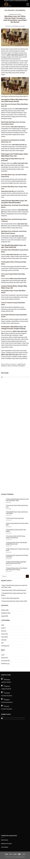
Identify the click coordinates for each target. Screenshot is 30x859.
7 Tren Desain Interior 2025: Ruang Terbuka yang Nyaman (15, 536)
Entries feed (4, 657)
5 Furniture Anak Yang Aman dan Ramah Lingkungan (17, 556)
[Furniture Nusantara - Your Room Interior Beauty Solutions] (9, 4)
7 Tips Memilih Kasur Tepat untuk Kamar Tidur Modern (17, 512)
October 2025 (5, 610)
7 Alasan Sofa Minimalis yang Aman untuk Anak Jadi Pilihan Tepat (17, 499)
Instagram (7, 699)
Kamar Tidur (4, 634)
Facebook (7, 693)
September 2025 (5, 613)
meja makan (18, 14)
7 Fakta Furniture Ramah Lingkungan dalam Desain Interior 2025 (16, 562)
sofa (2, 642)
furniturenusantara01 (6, 702)
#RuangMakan (22, 365)
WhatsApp (7, 679)
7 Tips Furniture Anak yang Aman (15, 518)
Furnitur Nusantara (6, 356)
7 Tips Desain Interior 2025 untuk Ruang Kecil (17, 506)
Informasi (11, 14)
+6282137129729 (6, 682)
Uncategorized (5, 645)
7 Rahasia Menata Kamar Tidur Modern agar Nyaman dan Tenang (16, 569)
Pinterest (6, 706)
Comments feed (5, 660)
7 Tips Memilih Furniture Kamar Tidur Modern (16, 530)
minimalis (3, 640)
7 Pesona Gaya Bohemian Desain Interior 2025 (17, 524)
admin (23, 26)
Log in (3, 654)
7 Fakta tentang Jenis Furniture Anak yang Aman (17, 549)
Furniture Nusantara (6, 695)
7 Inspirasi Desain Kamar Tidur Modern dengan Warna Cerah (16, 543)
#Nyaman (9, 365)
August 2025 (4, 616)
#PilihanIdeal (15, 365)
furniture (3, 628)
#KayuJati (23, 364)
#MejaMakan (4, 365)
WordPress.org (5, 663)
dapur (2, 625)
